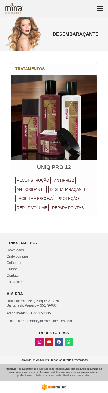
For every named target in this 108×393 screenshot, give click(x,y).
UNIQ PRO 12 (54, 167)
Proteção (68, 198)
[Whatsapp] (69, 342)
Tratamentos (30, 68)
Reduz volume (32, 208)
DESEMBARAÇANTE (68, 189)
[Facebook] (59, 342)
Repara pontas (68, 208)
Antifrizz (64, 180)
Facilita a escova (35, 198)
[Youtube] (49, 342)
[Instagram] (39, 342)
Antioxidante (31, 189)
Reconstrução (33, 180)
